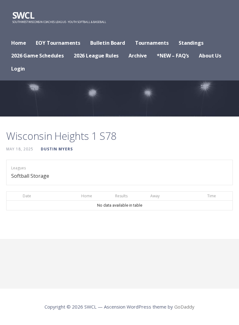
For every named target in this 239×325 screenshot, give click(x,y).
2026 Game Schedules (37, 55)
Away (155, 196)
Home (18, 42)
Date (27, 196)
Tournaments (152, 42)
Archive (138, 55)
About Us (210, 55)
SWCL (23, 15)
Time (211, 196)
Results (121, 196)
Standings (191, 42)
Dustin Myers (57, 148)
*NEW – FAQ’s (173, 55)
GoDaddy (184, 307)
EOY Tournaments (58, 42)
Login (18, 68)
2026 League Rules (96, 55)
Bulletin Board (107, 42)
